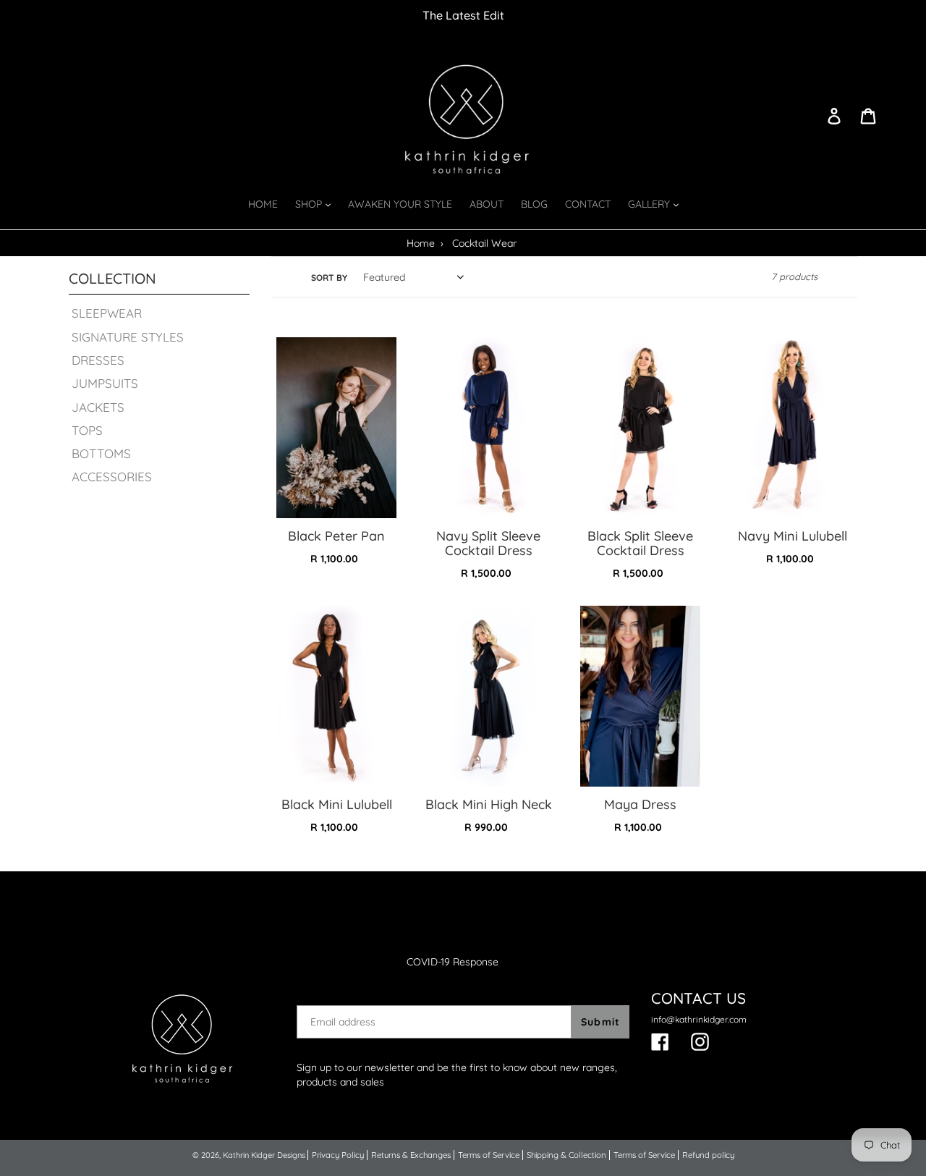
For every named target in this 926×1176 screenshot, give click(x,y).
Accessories (112, 476)
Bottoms (101, 453)
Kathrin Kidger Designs (264, 1155)
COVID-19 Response (452, 961)
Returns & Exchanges (411, 1155)
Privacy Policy (338, 1155)
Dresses (98, 360)
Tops (87, 430)
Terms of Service (488, 1155)
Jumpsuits (105, 383)
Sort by (329, 277)
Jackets (98, 407)
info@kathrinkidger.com (699, 1019)
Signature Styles (128, 336)
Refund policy (708, 1155)
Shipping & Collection (566, 1155)
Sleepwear (107, 313)
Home (421, 243)
